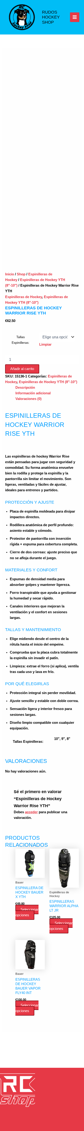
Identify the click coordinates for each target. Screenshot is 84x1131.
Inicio (9, 274)
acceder (31, 812)
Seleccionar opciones (26, 912)
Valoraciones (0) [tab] (28, 399)
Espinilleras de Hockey (23, 297)
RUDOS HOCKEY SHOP (51, 17)
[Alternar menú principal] (74, 17)
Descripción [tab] (25, 387)
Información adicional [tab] (33, 393)
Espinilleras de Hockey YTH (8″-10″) (48, 382)
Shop (21, 274)
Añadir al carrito (22, 369)
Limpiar (45, 344)
